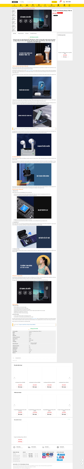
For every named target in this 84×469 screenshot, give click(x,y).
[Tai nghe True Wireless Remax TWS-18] (20, 429)
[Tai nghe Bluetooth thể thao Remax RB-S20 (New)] (20, 401)
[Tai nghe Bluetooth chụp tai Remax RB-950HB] (49, 401)
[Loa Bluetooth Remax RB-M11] (64, 374)
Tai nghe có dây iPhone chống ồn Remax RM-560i (27, 324)
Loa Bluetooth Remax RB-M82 (20, 382)
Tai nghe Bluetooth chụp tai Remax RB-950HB (49, 410)
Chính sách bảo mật (16, 459)
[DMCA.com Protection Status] (64, 460)
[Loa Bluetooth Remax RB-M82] (20, 374)
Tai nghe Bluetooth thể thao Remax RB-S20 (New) (20, 410)
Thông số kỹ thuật (21, 33)
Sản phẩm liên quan (33, 33)
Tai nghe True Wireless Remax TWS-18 (20, 437)
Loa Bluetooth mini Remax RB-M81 (34, 382)
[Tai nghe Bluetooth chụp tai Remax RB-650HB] (35, 401)
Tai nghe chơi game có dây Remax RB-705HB (64, 410)
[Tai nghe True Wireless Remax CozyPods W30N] (65, 43)
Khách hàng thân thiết (16, 458)
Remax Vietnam (34, 318)
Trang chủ (13, 8)
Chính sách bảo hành (16, 456)
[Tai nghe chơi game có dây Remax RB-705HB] (64, 401)
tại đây (37, 128)
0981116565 (31, 453)
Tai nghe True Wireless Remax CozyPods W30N (65, 53)
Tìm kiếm (54, 1)
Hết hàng (20, 441)
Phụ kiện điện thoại (18, 365)
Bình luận (27, 33)
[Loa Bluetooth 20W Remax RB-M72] (49, 374)
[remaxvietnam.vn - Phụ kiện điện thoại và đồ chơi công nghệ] (15, 1)
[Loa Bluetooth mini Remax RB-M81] (35, 374)
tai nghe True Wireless (29, 70)
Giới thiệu (14, 33)
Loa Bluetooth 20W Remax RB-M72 (49, 382)
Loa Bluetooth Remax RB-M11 (64, 382)
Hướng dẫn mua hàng (16, 455)
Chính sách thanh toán (16, 461)
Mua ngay (65, 56)
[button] (14, 377)
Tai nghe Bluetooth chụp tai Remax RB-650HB (34, 410)
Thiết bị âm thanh (18, 8)
